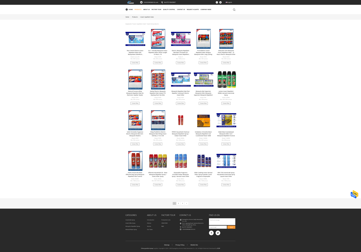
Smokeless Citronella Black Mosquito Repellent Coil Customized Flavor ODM (203, 134)
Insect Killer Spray (130, 223)
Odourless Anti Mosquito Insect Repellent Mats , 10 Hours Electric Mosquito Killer (226, 52)
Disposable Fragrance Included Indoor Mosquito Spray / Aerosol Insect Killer (180, 174)
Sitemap (166, 245)
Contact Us (181, 9)
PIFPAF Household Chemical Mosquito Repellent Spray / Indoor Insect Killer (180, 134)
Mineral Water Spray (131, 229)
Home (131, 9)
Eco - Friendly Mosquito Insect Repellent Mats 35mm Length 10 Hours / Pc (157, 52)
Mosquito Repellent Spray (133, 226)
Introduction (150, 220)
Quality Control (169, 9)
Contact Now (135, 62)
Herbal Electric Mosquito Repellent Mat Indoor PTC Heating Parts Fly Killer (158, 93)
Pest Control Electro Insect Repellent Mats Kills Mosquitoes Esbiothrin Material (135, 53)
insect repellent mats (147, 17)
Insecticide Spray (130, 220)
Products (138, 9)
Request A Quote (193, 9)
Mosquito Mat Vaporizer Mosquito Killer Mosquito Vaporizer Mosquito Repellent (203, 93)
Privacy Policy (180, 245)
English (229, 2)
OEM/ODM (164, 223)
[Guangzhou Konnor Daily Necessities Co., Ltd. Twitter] (221, 2)
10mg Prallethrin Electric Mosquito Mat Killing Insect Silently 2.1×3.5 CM (157, 134)
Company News (206, 9)
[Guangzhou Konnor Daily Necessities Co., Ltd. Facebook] (217, 2)
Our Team (150, 229)
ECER (218, 248)
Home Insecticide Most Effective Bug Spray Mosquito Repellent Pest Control (135, 174)
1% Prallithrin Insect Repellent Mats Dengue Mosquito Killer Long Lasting (203, 52)
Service (149, 226)
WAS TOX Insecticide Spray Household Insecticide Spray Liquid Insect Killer (226, 174)
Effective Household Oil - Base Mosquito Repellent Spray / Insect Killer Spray (157, 174)
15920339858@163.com (150, 2)
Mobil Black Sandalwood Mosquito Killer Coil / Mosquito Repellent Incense (226, 134)
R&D (162, 226)
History (149, 223)
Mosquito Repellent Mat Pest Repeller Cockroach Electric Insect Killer (180, 93)
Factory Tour (156, 9)
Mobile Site (194, 245)
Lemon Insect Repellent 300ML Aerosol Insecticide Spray (226, 93)
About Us (146, 9)
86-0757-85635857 (170, 2)
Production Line (165, 220)
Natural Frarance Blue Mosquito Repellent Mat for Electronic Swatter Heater (135, 93)
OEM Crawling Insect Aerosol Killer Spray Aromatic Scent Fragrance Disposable (203, 174)
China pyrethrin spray (147, 248)
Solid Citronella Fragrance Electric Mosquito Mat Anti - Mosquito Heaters (135, 134)
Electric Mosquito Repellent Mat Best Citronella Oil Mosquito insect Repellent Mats (180, 53)
